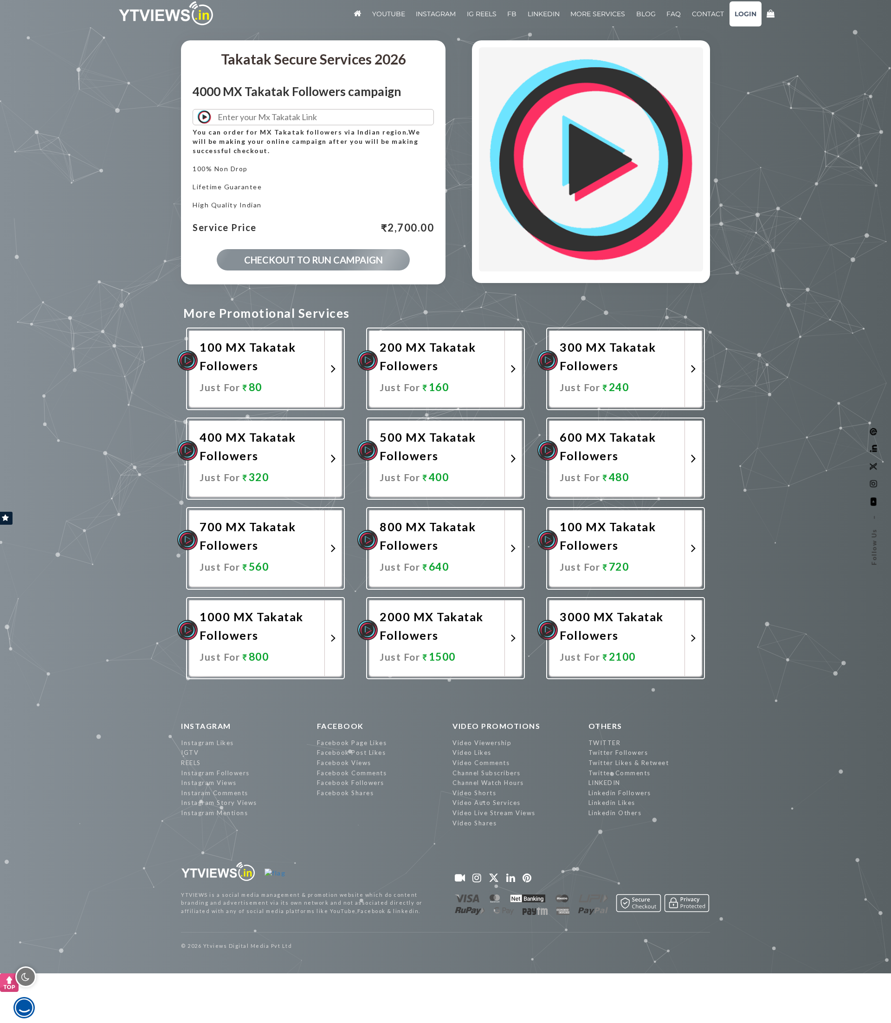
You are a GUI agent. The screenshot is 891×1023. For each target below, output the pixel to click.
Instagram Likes (207, 742)
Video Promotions (496, 725)
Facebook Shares (345, 793)
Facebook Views (344, 762)
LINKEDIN (604, 782)
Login (745, 14)
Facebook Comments (352, 773)
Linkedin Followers (619, 793)
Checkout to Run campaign (313, 259)
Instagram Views (209, 782)
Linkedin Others (615, 813)
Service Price (225, 227)
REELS (191, 762)
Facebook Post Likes (351, 752)
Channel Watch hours (488, 782)
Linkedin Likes (611, 802)
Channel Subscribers (486, 773)
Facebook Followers (350, 782)
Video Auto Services (486, 802)
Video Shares (474, 823)
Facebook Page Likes (352, 742)
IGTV (190, 752)
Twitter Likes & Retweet (628, 762)
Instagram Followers (215, 773)
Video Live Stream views (494, 813)
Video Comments (481, 762)
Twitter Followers (618, 752)
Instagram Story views (219, 802)
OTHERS (605, 725)
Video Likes (471, 752)
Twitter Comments (619, 773)
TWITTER (604, 742)
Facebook (340, 725)
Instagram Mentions (214, 813)
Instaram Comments (214, 793)
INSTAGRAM (206, 725)
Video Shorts (474, 793)
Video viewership (481, 742)
